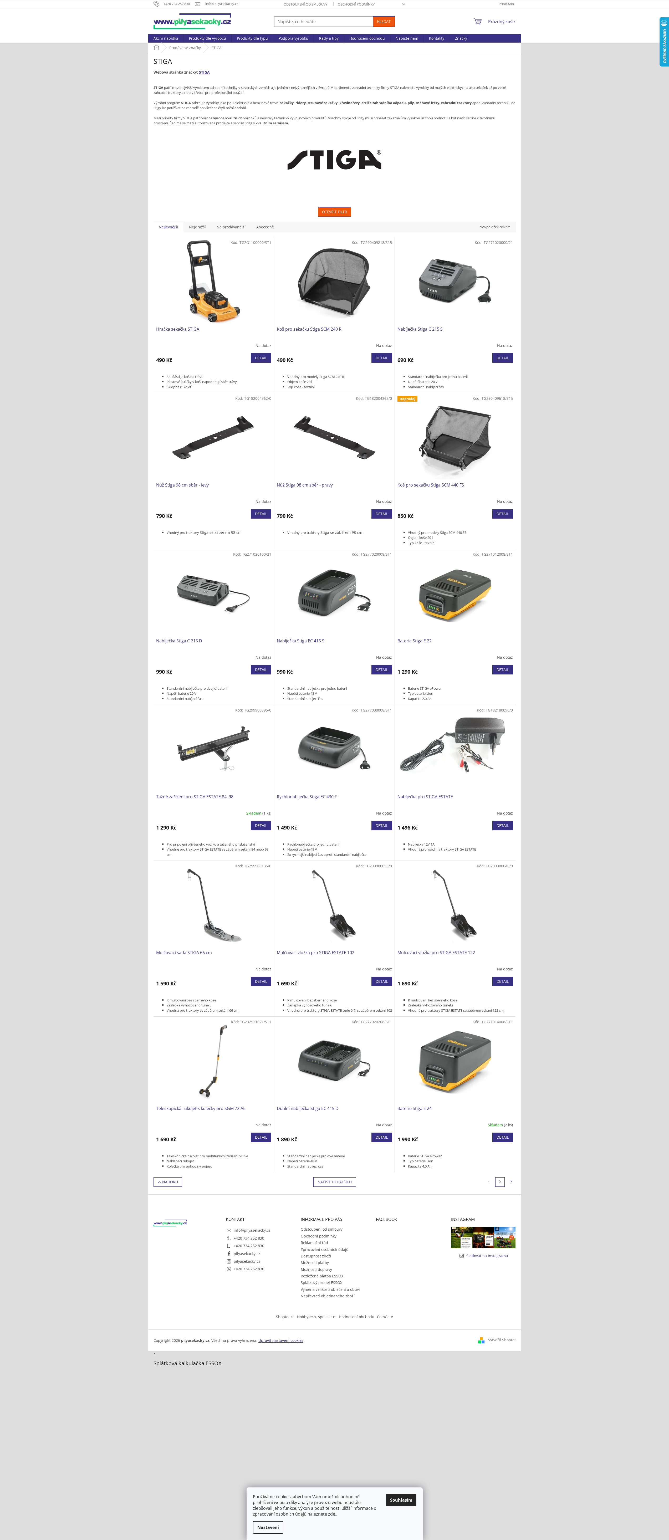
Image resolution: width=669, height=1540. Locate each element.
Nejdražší (197, 226)
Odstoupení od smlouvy (305, 4)
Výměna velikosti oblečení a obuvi (330, 1289)
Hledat (384, 21)
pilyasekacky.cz (247, 1253)
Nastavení (268, 1527)
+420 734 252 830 (249, 1238)
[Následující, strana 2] (500, 1182)
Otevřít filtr (334, 211)
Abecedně (265, 226)
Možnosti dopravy (316, 1269)
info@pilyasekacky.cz (252, 1230)
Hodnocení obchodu (356, 1316)
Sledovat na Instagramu (487, 1255)
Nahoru (170, 1181)
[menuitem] (165, 38)
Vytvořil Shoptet (502, 1339)
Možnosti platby (315, 1262)
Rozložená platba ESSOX (322, 1275)
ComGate (385, 1316)
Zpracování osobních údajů (325, 1249)
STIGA (204, 72)
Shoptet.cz (285, 1316)
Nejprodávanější (231, 226)
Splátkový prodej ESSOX (321, 1282)
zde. (332, 1514)
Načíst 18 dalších (335, 1181)
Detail (261, 357)
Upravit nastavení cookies (280, 1340)
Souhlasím (401, 1500)
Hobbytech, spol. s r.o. (316, 1316)
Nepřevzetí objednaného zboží (328, 1295)
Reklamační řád (314, 1242)
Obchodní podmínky (356, 4)
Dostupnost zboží (316, 1256)
